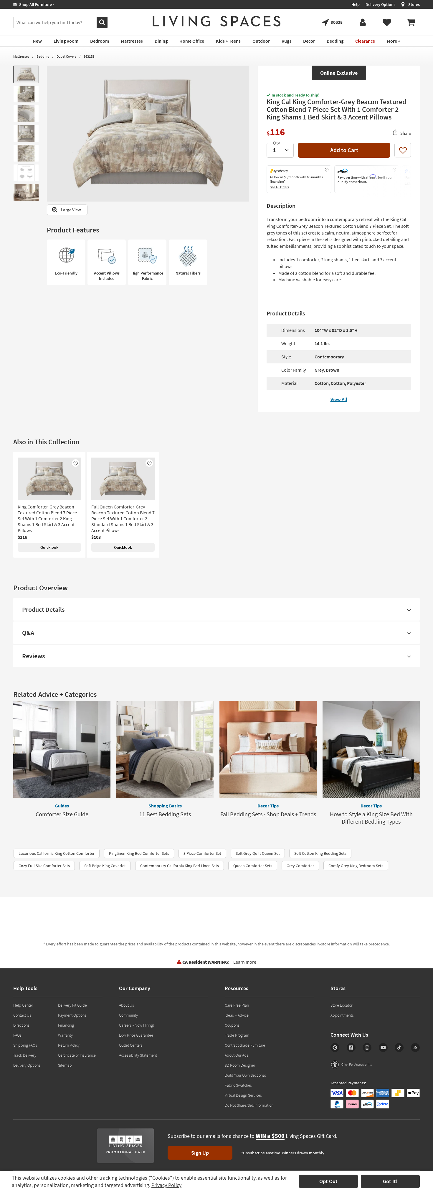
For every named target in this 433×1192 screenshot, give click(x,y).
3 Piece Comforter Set (202, 853)
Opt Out (328, 1181)
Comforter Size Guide (62, 814)
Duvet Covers (66, 56)
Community (128, 1015)
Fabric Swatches (238, 1085)
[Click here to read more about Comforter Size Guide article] (61, 749)
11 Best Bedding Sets (165, 814)
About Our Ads (236, 1055)
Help (355, 4)
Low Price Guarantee (136, 1035)
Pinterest (334, 1047)
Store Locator (341, 1005)
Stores (414, 4)
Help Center (23, 1005)
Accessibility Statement (138, 1055)
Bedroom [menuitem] (99, 41)
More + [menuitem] (393, 41)
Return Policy (69, 1045)
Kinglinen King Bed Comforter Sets (139, 853)
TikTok (399, 1047)
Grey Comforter (300, 865)
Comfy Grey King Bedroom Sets (355, 865)
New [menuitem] (37, 41)
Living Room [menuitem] (66, 41)
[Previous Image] (51, 133)
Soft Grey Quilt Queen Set (258, 853)
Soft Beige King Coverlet (105, 865)
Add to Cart (344, 150)
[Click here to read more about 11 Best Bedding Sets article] (165, 749)
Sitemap (65, 1065)
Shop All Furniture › (35, 4)
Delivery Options (380, 4)
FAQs (17, 1035)
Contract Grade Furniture (245, 1045)
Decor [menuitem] (309, 41)
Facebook (351, 1047)
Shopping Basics (165, 806)
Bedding (43, 56)
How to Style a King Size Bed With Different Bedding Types (371, 817)
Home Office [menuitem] (191, 41)
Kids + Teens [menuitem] (228, 41)
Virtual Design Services (243, 1095)
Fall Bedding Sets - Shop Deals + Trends (268, 814)
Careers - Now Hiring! (136, 1025)
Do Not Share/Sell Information (249, 1105)
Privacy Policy (166, 1185)
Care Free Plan (237, 1005)
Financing (66, 1025)
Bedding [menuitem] (335, 41)
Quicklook (49, 547)
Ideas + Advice (237, 1015)
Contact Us (22, 1015)
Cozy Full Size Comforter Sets (44, 865)
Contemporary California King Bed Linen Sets (179, 865)
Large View (71, 209)
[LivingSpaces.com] (216, 21)
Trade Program (237, 1035)
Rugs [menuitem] (286, 41)
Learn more (244, 962)
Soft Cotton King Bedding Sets (320, 853)
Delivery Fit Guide (72, 1005)
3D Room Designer (240, 1065)
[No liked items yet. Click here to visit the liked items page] (387, 22)
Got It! (390, 1181)
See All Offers (279, 187)
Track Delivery (24, 1055)
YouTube (383, 1047)
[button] (351, 1064)
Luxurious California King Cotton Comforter (57, 853)
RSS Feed (415, 1047)
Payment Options (72, 1015)
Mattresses (21, 56)
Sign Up (200, 1152)
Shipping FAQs (25, 1045)
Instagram (367, 1047)
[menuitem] (411, 22)
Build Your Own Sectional (245, 1075)
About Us (126, 1005)
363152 (89, 56)
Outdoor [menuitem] (261, 41)
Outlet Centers (131, 1045)
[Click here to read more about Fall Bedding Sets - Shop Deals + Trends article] (268, 749)
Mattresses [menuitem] (132, 41)
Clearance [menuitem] (365, 41)
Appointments (342, 1015)
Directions (21, 1025)
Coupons (232, 1025)
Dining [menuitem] (161, 41)
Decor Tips (268, 806)
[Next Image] (244, 133)
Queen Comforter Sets (252, 865)
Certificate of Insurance (77, 1055)
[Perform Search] (102, 22)
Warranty (65, 1035)
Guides (62, 806)
